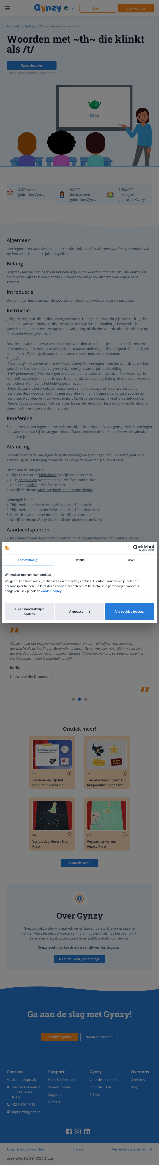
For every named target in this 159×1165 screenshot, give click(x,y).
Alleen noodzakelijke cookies (29, 611)
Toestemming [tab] (27, 559)
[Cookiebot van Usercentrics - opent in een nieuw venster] (136, 548)
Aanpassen (77, 611)
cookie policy (51, 591)
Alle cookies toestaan (129, 611)
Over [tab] (131, 559)
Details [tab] (80, 559)
